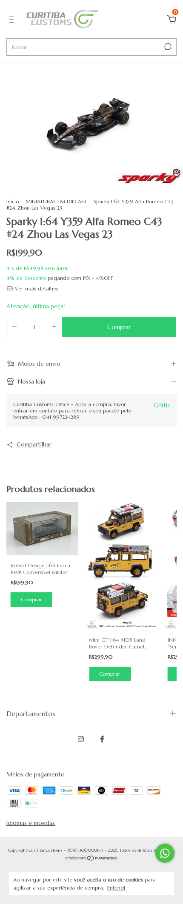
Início (12, 201)
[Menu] (13, 20)
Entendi (116, 887)
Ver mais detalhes (35, 288)
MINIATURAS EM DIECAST (56, 201)
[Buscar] (167, 47)
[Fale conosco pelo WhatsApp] (164, 853)
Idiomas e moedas (30, 823)
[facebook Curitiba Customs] (102, 739)
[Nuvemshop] (91, 859)
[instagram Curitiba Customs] (80, 739)
